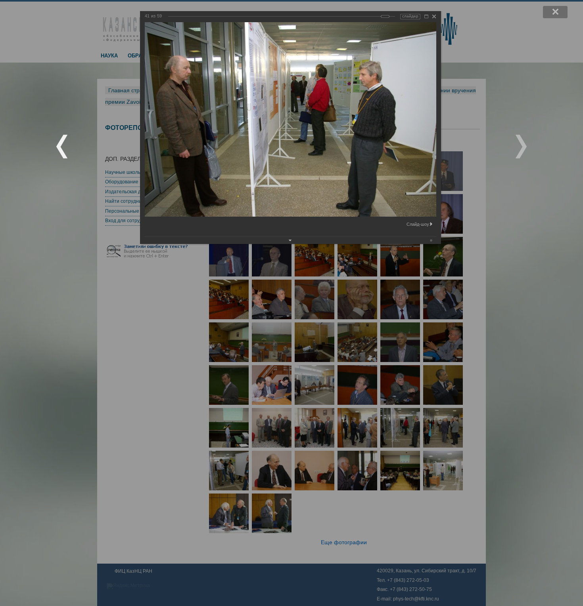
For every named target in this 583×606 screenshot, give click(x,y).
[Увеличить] (426, 16)
